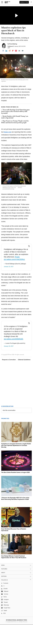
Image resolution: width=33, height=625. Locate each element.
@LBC (17, 257)
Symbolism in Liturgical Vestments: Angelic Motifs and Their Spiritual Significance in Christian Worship (16, 445)
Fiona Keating (13, 44)
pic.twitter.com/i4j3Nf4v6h (13, 339)
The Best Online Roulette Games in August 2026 (15, 472)
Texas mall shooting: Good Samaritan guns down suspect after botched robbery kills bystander (15, 111)
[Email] (19, 50)
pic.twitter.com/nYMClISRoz (14, 259)
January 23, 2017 (8, 266)
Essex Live (7, 132)
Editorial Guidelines (24, 359)
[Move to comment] (22, 50)
